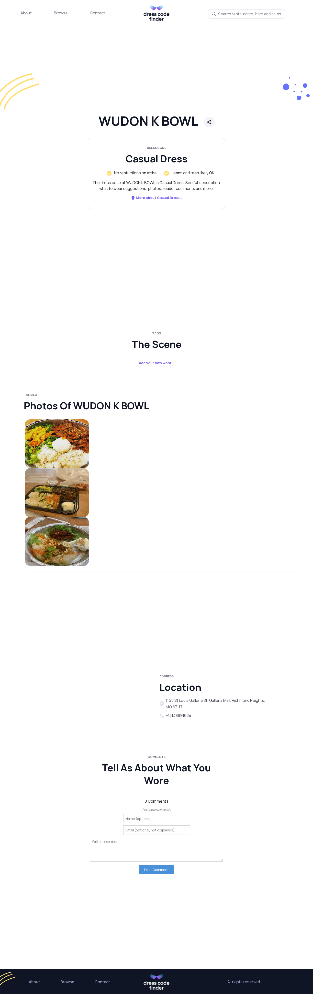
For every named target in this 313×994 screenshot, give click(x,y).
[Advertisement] (146, 72)
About (26, 13)
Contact (97, 13)
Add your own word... (156, 363)
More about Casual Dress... (159, 197)
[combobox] (246, 14)
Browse (61, 13)
